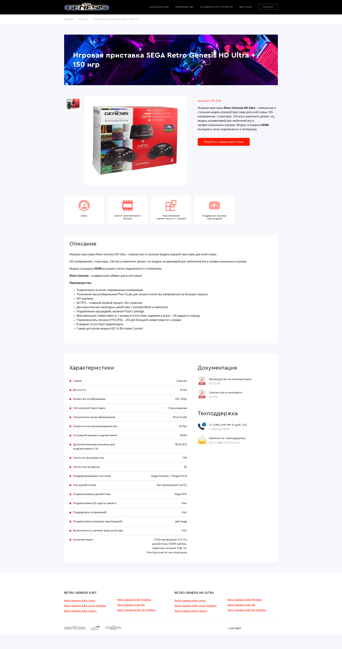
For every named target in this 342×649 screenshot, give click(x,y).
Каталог (268, 7)
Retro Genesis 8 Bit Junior (79, 600)
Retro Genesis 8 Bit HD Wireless (136, 610)
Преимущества (184, 7)
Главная (68, 19)
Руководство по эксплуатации (230, 379)
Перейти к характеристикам (223, 141)
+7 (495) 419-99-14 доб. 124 (228, 424)
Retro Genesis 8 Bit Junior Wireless (85, 606)
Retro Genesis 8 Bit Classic (80, 611)
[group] (135, 140)
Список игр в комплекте (225, 392)
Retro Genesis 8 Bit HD (131, 605)
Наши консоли (159, 7)
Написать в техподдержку (227, 438)
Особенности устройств (216, 7)
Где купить (245, 7)
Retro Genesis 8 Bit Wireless (134, 600)
